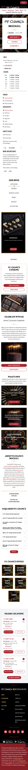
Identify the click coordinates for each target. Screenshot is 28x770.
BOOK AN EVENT (18, 716)
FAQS (2, 709)
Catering (3, 702)
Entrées (14, 188)
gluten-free (18, 470)
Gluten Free (14, 206)
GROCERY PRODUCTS (20, 713)
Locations (4, 10)
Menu (2, 695)
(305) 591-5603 (8, 628)
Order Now (13, 249)
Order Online (14, 289)
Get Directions (14, 46)
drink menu (18, 474)
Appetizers (14, 184)
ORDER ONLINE (20, 632)
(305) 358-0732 (8, 65)
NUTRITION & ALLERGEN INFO (20, 721)
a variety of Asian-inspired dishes (11, 466)
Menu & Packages (14, 285)
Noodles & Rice (14, 193)
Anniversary (21, 320)
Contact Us (18, 698)
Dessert (14, 202)
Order (23, 2)
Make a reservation (11, 478)
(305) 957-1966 (8, 668)
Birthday (6, 320)
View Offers (14, 446)
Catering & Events (8, 98)
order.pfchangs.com (8, 483)
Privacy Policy (18, 758)
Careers (17, 702)
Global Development (20, 705)
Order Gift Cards (14, 402)
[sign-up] (14, 689)
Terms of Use (22, 761)
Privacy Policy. (9, 763)
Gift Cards (4, 705)
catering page (20, 483)
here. (23, 765)
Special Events (13, 320)
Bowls (14, 197)
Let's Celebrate (14, 424)
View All (14, 551)
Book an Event (14, 369)
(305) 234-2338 (8, 648)
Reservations (4, 698)
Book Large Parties (9, 110)
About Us (17, 695)
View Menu (15, 42)
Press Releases (19, 709)
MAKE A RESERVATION (14, 365)
